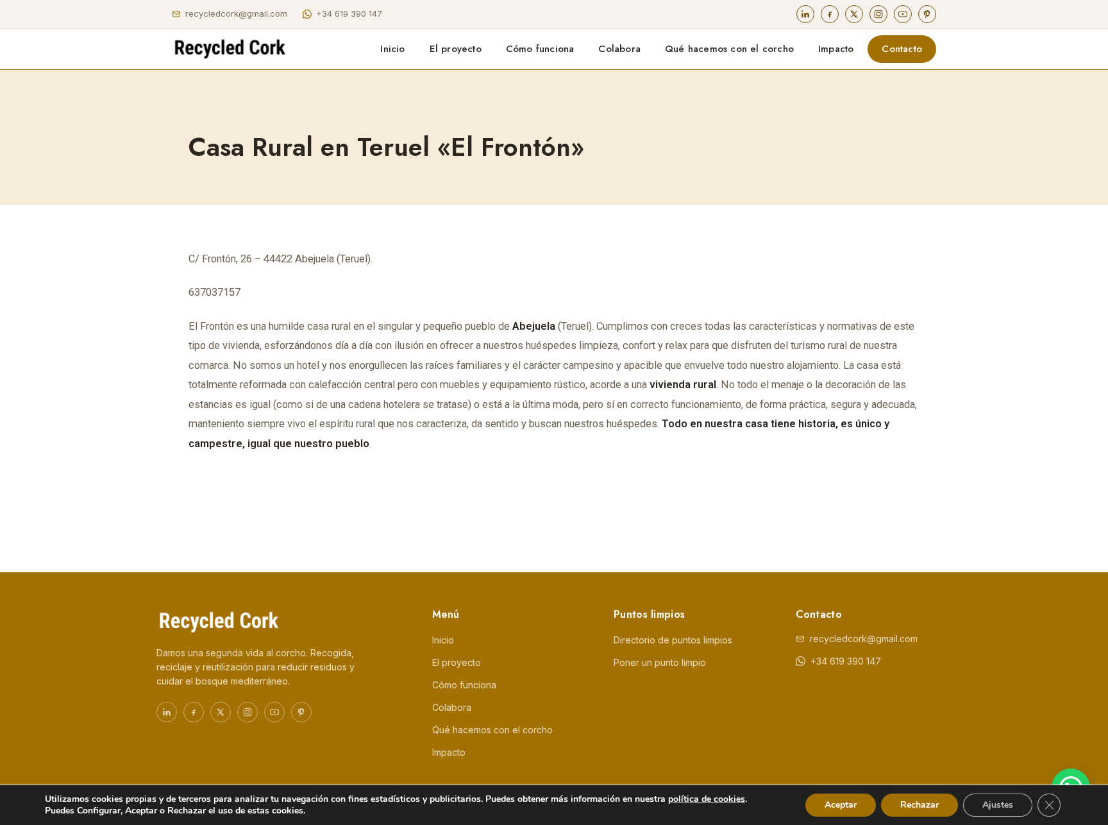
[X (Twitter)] (854, 14)
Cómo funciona (540, 49)
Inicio (392, 49)
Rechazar (919, 805)
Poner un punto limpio (660, 662)
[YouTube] (903, 14)
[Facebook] (830, 14)
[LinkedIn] (805, 14)
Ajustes (997, 805)
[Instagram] (878, 14)
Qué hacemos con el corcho (729, 49)
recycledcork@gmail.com (236, 13)
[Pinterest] (927, 14)
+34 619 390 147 (349, 13)
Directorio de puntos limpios (673, 639)
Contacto (902, 49)
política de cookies (706, 799)
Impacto (835, 49)
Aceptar (841, 805)
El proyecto (456, 49)
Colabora (619, 49)
